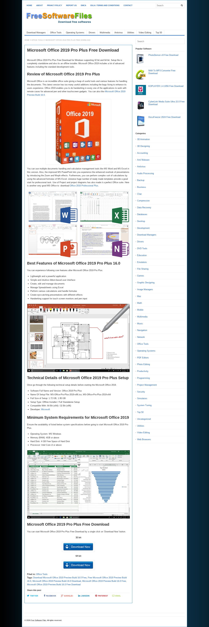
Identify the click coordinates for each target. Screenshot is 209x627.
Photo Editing (143, 364)
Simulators (142, 398)
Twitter (34, 596)
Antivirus (118, 32)
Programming (143, 378)
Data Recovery (144, 207)
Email (118, 596)
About (39, 5)
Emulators (142, 262)
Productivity (142, 371)
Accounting (142, 153)
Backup (140, 180)
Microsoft (45, 409)
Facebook (51, 596)
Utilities (130, 32)
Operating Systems (75, 32)
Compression (143, 200)
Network (141, 337)
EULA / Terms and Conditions (104, 5)
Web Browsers (144, 439)
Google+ (68, 596)
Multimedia (105, 32)
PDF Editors (143, 357)
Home (29, 5)
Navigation (142, 330)
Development (143, 228)
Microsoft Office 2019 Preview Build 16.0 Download (56, 581)
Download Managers (36, 32)
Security (141, 392)
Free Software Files (38, 620)
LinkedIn (85, 596)
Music (140, 323)
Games (140, 275)
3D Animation (143, 139)
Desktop (141, 221)
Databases (142, 214)
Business (141, 187)
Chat (139, 194)
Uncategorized (144, 419)
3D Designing (143, 146)
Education (142, 255)
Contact (128, 5)
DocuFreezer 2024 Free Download (164, 117)
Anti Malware (143, 160)
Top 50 (159, 32)
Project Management (147, 385)
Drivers (92, 32)
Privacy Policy (54, 5)
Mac (139, 296)
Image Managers (145, 289)
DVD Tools (142, 248)
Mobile (140, 310)
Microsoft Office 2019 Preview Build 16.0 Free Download (53, 584)
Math (139, 303)
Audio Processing (145, 173)
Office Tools (56, 32)
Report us (71, 5)
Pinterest (103, 596)
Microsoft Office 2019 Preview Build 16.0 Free (104, 581)
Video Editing (145, 32)
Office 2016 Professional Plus (84, 185)
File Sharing (142, 269)
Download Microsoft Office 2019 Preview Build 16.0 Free (60, 577)
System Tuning (144, 405)
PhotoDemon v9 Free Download (163, 55)
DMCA (83, 5)
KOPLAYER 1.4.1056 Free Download (165, 86)
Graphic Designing (145, 282)
